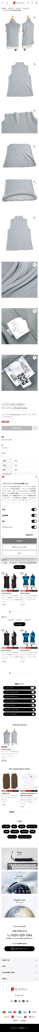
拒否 (19, 553)
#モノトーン (12, 837)
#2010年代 (24, 831)
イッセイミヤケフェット (19, 696)
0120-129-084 (21, 935)
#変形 (32, 831)
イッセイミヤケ (19, 688)
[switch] (34, 515)
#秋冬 (14, 826)
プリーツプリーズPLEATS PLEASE (14, 408)
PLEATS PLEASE (6, 593)
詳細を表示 (29, 535)
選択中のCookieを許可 (19, 547)
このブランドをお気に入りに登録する (13, 404)
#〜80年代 (6, 826)
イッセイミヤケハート (19, 701)
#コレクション (32, 826)
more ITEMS (18, 567)
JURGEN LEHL (6, 793)
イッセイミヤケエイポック (19, 692)
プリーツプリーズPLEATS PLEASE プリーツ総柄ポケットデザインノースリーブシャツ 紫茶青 (10, 598)
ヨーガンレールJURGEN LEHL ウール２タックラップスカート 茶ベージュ (10, 798)
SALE (10, 590)
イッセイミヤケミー (19, 705)
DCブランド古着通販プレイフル (21, 1028)
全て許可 (19, 541)
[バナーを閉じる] (36, 477)
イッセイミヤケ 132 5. (19, 714)
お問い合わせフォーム (21, 949)
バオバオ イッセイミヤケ (19, 710)
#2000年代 (15, 831)
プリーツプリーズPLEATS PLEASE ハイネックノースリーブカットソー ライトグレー (10, 754)
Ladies (5, 422)
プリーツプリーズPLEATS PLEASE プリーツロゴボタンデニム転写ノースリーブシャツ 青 (28, 598)
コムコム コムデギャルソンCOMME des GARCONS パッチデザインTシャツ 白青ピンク (28, 800)
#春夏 (6, 831)
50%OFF (16, 590)
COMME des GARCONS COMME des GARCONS (28, 794)
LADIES (4, 590)
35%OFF (16, 791)
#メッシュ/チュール (24, 837)
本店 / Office (20, 995)
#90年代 (22, 826)
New (3, 573)
